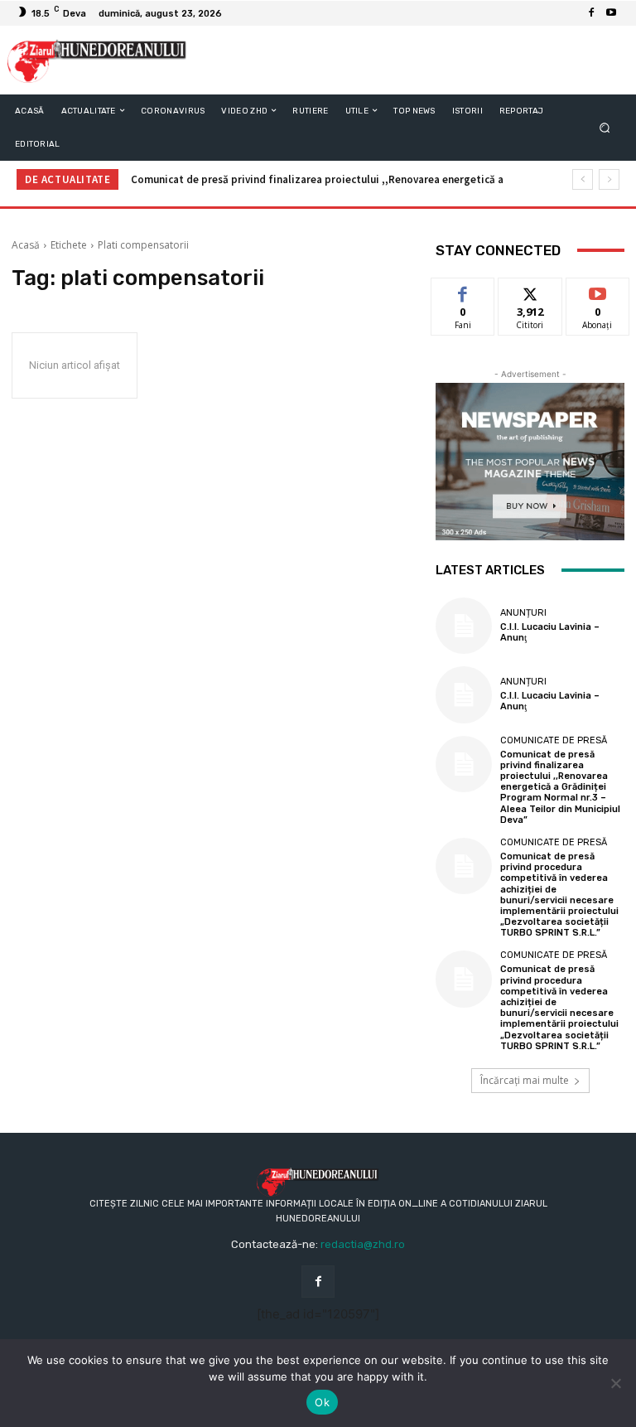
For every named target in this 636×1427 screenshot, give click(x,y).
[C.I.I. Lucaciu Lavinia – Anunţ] (464, 625)
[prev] (582, 179)
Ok (322, 1402)
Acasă (26, 245)
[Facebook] (591, 13)
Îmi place (463, 290)
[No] (615, 1383)
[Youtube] (611, 13)
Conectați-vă (530, 296)
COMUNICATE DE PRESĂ (553, 740)
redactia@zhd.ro (362, 1244)
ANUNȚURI (523, 612)
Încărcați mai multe (524, 1080)
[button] (605, 127)
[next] (609, 179)
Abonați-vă (598, 290)
